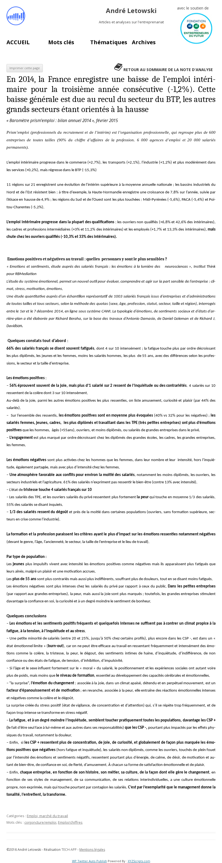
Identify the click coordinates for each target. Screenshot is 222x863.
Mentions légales (92, 849)
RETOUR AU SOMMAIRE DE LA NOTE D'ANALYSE (168, 69)
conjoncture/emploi (40, 822)
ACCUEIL (18, 42)
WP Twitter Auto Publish (89, 861)
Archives (144, 42)
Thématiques (108, 42)
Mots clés (61, 42)
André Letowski (131, 11)
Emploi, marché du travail (47, 815)
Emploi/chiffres (70, 822)
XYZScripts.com (139, 861)
